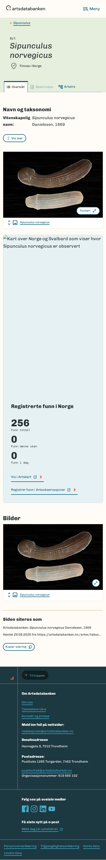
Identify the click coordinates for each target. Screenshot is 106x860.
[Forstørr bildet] (96, 583)
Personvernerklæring (20, 846)
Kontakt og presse (35, 716)
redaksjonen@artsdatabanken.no (47, 731)
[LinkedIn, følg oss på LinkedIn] (42, 808)
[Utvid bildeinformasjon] (12, 223)
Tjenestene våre (34, 709)
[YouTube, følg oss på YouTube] (51, 808)
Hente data (91, 846)
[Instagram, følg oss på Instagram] (34, 808)
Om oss (27, 702)
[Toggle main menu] (91, 9)
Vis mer (17, 138)
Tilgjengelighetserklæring (59, 846)
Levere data (13, 853)
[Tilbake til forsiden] (25, 8)
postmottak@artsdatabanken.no (47, 770)
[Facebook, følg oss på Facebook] (25, 808)
